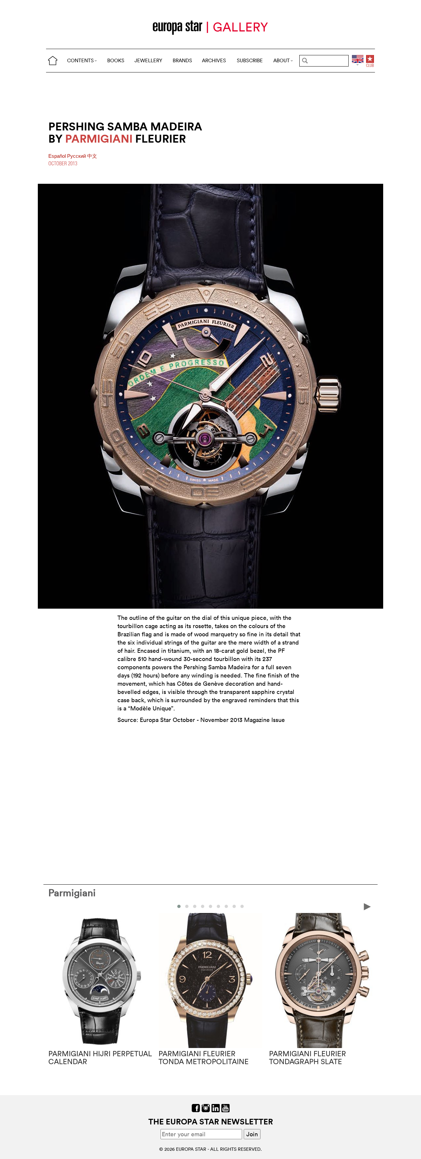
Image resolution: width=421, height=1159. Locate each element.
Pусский (77, 156)
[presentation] (53, 906)
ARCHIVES (214, 60)
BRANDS (182, 60)
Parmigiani (72, 893)
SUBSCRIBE (250, 60)
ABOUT (281, 60)
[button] (179, 906)
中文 (92, 156)
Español (57, 156)
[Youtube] (225, 1107)
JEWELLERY (148, 60)
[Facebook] (196, 1107)
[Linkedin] (215, 1107)
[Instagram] (206, 1107)
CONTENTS (80, 60)
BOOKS (115, 60)
